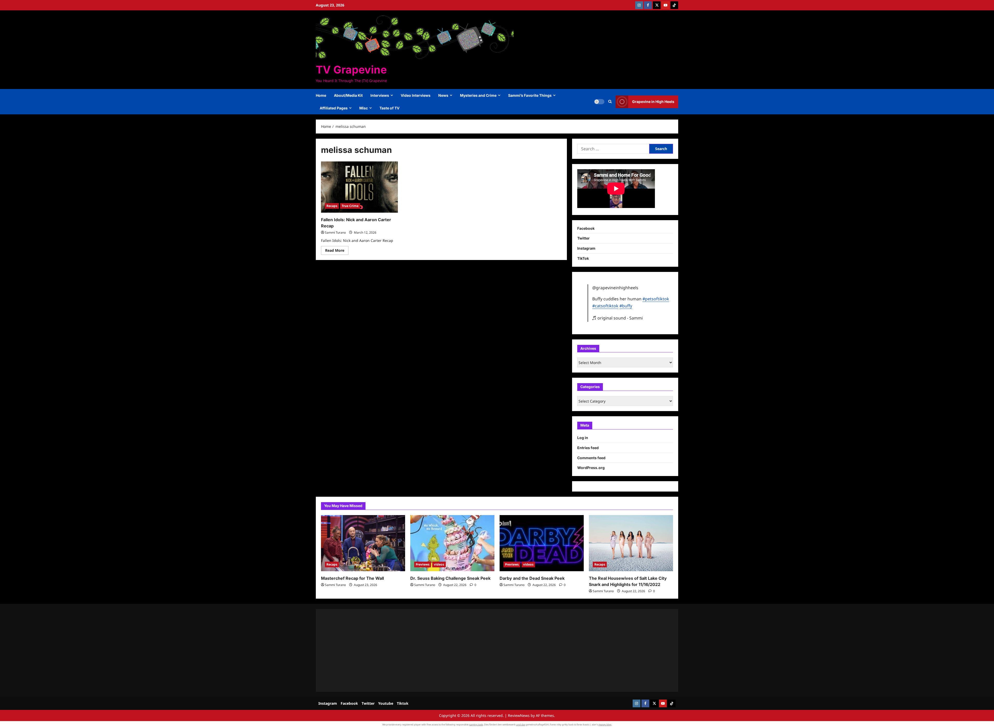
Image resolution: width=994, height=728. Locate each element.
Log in (582, 437)
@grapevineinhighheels (615, 288)
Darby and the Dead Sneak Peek (532, 578)
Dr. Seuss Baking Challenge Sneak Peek (450, 578)
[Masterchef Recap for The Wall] (363, 543)
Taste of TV (389, 108)
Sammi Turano (335, 232)
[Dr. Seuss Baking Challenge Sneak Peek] (452, 543)
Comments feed (591, 458)
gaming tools (476, 724)
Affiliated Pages (334, 108)
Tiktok (402, 703)
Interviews (379, 95)
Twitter (583, 238)
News (443, 95)
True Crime (350, 206)
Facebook (586, 228)
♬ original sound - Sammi (617, 318)
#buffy (625, 306)
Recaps (331, 206)
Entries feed (588, 447)
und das (520, 724)
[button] (610, 102)
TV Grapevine (351, 69)
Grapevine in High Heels (653, 101)
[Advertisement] (476, 650)
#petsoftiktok (655, 299)
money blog (604, 724)
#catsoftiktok (605, 306)
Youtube (385, 703)
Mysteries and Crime (478, 95)
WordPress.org (591, 467)
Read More (336, 251)
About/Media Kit (348, 95)
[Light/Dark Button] (599, 101)
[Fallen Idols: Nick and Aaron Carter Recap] (359, 187)
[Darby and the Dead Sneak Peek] (542, 543)
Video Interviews (415, 95)
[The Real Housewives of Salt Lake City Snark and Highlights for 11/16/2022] (631, 543)
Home (321, 95)
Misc (363, 108)
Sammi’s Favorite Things (530, 95)
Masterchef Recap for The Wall (352, 578)
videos (439, 564)
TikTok (583, 258)
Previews (422, 564)
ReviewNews (519, 715)
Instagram (586, 248)
